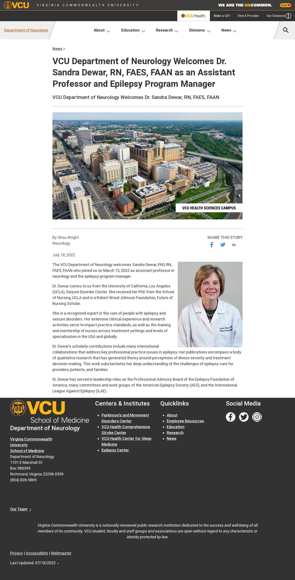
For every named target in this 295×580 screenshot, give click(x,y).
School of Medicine (27, 450)
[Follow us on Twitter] (244, 417)
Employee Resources (185, 421)
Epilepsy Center (115, 450)
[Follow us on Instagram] (257, 417)
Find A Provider (248, 16)
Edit (57, 562)
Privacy (16, 553)
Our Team (18, 509)
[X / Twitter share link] (223, 244)
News (226, 30)
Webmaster (61, 553)
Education (130, 30)
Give (284, 5)
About (99, 30)
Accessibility (37, 553)
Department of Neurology (26, 30)
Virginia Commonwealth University (88, 5)
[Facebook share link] (211, 244)
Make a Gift (222, 16)
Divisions (197, 30)
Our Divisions (276, 16)
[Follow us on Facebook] (230, 417)
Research (164, 30)
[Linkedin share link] (234, 244)
